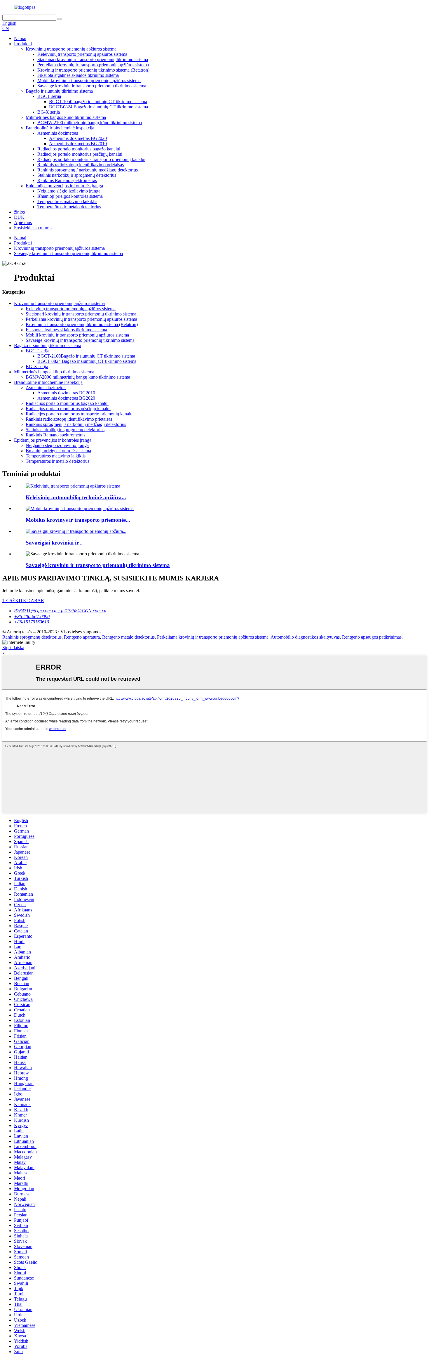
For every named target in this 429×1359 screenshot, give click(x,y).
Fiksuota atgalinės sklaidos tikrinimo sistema (78, 75)
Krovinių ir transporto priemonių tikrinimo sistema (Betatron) (93, 69)
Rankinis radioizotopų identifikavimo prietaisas (80, 164)
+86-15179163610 (31, 621)
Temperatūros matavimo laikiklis (67, 201)
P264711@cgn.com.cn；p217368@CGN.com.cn (60, 610)
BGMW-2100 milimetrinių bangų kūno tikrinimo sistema (89, 122)
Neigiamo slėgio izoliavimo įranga (68, 190)
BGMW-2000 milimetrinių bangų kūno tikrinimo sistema (78, 377)
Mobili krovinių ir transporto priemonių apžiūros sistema (89, 80)
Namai (20, 38)
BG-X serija (48, 112)
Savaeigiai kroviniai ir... (54, 543)
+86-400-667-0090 (32, 616)
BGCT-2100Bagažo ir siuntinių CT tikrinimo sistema (86, 355)
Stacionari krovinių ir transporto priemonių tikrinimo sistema (92, 59)
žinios (19, 211)
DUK (19, 217)
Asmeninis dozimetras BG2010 (78, 143)
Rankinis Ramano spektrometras (67, 180)
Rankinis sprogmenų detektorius (32, 637)
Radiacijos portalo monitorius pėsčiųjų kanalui (79, 154)
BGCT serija (49, 96)
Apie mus (23, 222)
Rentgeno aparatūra (82, 637)
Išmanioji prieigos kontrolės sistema (70, 196)
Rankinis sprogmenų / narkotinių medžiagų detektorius (87, 169)
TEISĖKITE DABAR (23, 600)
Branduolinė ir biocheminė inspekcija (60, 127)
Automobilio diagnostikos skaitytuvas (305, 637)
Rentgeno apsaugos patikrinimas (372, 637)
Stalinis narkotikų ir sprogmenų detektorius (76, 175)
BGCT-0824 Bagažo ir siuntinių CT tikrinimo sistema (98, 106)
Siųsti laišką (13, 647)
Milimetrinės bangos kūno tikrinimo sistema (66, 117)
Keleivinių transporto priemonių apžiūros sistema (82, 54)
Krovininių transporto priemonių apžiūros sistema (71, 48)
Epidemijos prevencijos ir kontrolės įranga (64, 185)
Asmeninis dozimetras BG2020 (78, 138)
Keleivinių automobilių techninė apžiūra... (76, 497)
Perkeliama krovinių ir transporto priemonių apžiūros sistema (93, 64)
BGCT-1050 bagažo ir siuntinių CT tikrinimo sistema (98, 101)
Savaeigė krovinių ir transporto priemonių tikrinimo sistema (91, 85)
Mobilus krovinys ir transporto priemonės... (78, 520)
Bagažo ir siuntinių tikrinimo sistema (59, 91)
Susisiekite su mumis (33, 227)
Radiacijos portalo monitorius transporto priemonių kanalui (91, 159)
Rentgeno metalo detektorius (128, 637)
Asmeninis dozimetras (57, 133)
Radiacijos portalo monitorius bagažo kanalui (78, 148)
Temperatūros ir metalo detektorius (69, 206)
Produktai (23, 43)
